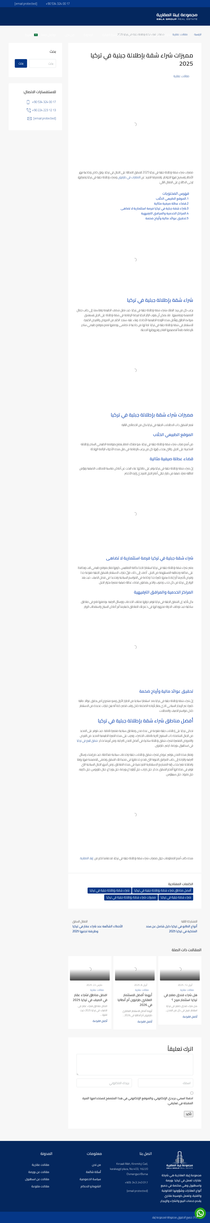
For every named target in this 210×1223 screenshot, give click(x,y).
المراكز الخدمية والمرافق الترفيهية (163, 213)
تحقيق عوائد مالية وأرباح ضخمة (165, 218)
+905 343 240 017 (136, 1182)
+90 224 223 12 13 (44, 110)
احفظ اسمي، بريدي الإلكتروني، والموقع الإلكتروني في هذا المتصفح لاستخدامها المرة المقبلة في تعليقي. (137, 1101)
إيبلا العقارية (86, 858)
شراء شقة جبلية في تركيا (176, 897)
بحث (20, 63)
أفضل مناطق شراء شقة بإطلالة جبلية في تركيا (162, 890)
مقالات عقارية (181, 76)
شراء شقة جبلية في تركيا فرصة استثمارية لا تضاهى (153, 208)
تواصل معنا (48, 35)
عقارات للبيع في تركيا (160, 35)
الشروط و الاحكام (91, 1186)
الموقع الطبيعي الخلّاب (171, 198)
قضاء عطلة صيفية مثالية (170, 203)
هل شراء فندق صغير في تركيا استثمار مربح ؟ (180, 997)
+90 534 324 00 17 (44, 102)
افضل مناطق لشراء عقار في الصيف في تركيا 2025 (90, 997)
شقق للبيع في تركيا (87, 741)
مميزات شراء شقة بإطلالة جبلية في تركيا (131, 897)
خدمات (133, 35)
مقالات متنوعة (40, 1186)
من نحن (69, 35)
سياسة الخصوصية (90, 1179)
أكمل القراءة (190, 1016)
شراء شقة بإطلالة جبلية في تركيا (109, 890)
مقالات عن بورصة (38, 1172)
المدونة (88, 35)
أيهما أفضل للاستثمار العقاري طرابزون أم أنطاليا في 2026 (135, 1000)
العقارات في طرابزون (129, 177)
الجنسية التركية (111, 35)
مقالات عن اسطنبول (37, 1179)
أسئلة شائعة (93, 1172)
